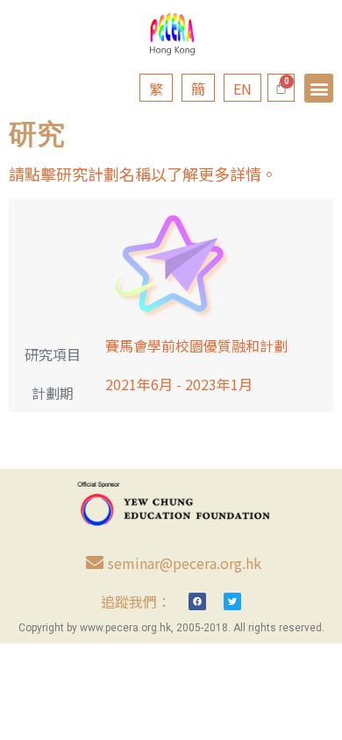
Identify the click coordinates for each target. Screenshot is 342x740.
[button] (318, 88)
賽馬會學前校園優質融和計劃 (196, 345)
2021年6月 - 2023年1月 (179, 384)
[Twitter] (232, 601)
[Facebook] (197, 601)
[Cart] (281, 88)
